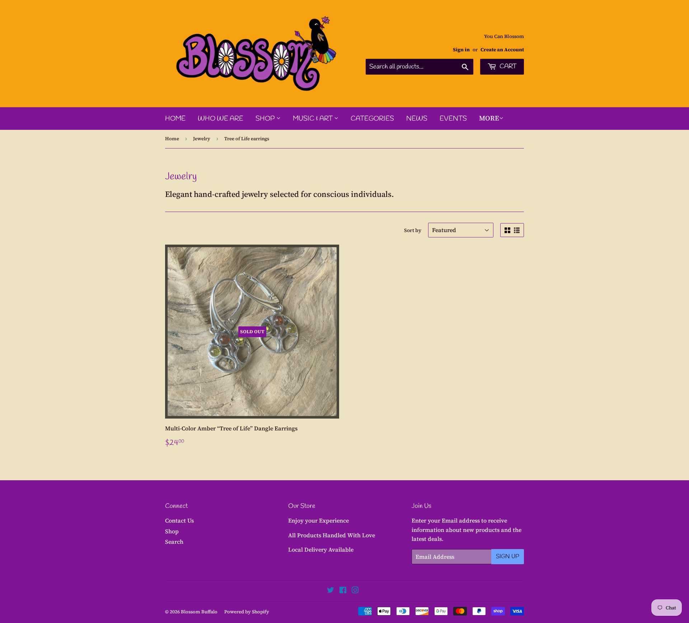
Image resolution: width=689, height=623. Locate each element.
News (416, 118)
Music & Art (313, 118)
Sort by (412, 230)
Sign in (461, 49)
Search (174, 542)
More (489, 118)
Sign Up (507, 556)
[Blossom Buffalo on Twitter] (330, 591)
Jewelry (201, 139)
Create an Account (502, 49)
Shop (266, 118)
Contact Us (179, 520)
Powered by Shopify (246, 612)
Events (453, 118)
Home (175, 118)
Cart (507, 66)
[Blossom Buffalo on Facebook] (343, 591)
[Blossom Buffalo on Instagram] (355, 591)
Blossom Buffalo (199, 612)
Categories (372, 118)
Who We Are (220, 118)
